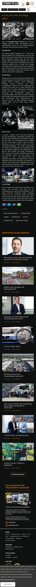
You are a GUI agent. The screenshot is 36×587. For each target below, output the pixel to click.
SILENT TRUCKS (10, 540)
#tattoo (25, 217)
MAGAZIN (18, 538)
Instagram (8, 557)
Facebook (8, 555)
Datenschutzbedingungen (7, 579)
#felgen (6, 217)
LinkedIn (15, 557)
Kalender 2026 (9, 549)
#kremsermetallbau (22, 220)
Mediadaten (12, 522)
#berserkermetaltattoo (11, 213)
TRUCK (4, 9)
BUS (29, 534)
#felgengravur (15, 217)
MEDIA (7, 532)
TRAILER (22, 9)
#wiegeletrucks (8, 220)
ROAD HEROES (16, 262)
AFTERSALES (25, 536)
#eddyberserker (25, 213)
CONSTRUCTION (15, 536)
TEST (7, 536)
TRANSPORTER (13, 9)
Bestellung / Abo (13, 525)
